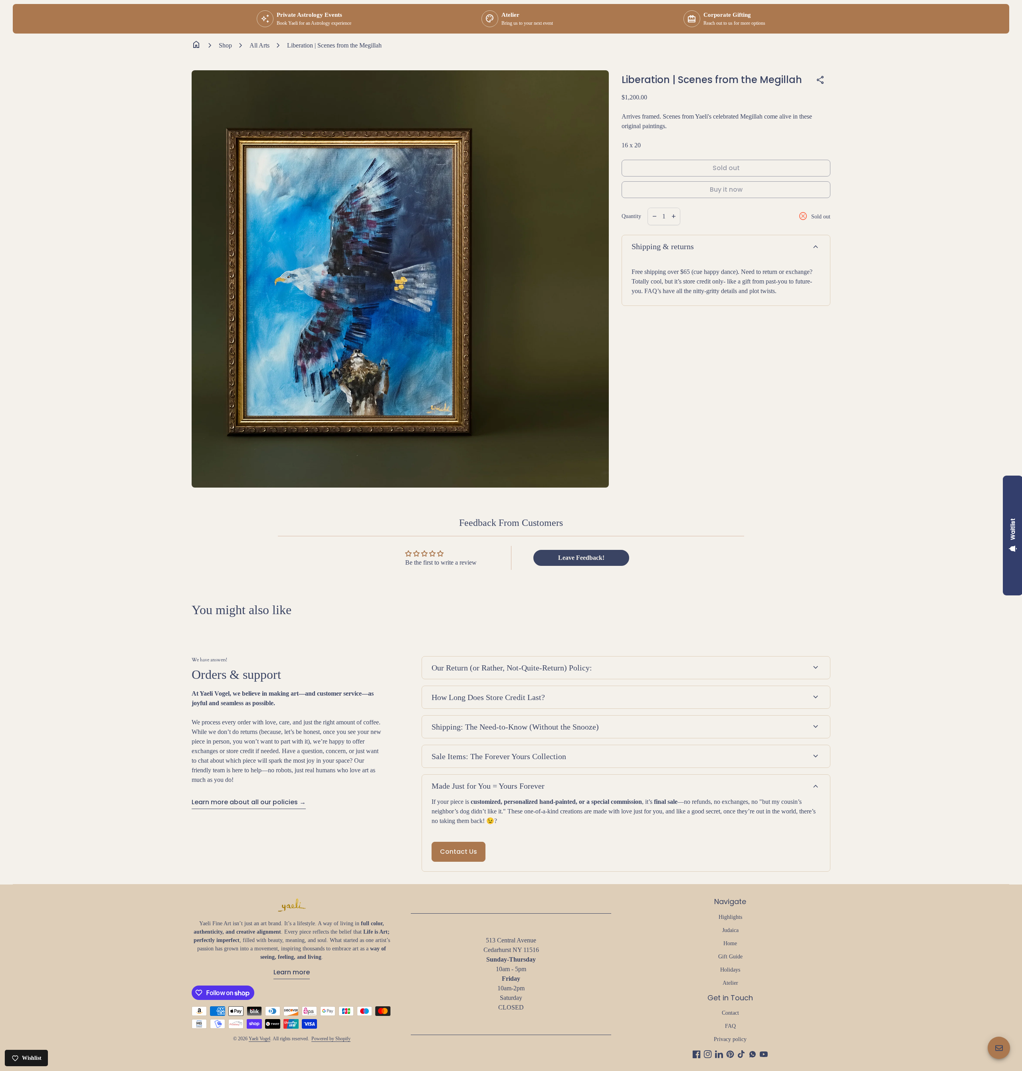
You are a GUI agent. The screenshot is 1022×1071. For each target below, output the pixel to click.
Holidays (730, 970)
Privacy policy (730, 1039)
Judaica (730, 930)
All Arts (259, 45)
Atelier (730, 983)
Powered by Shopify (331, 1038)
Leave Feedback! (581, 557)
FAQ (730, 1026)
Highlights (730, 917)
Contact (730, 1013)
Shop (225, 45)
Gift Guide (730, 957)
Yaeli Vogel (259, 1038)
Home (730, 943)
